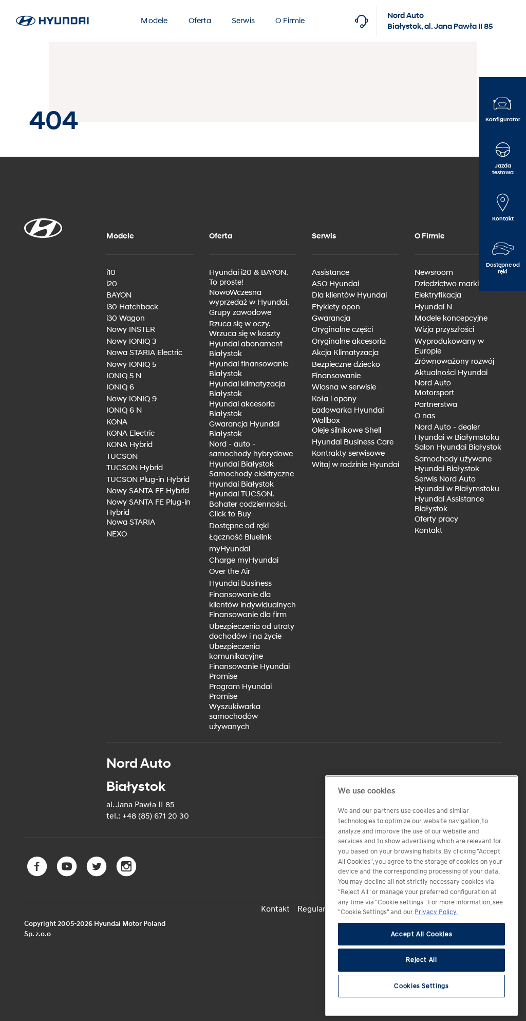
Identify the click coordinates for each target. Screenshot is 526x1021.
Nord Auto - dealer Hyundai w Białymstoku (457, 432)
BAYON (119, 295)
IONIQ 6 (120, 387)
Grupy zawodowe (240, 313)
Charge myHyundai (243, 560)
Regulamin (316, 909)
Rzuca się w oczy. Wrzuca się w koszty (244, 329)
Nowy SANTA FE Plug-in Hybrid (148, 507)
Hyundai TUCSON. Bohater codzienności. (248, 499)
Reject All (421, 960)
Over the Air (229, 572)
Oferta (200, 21)
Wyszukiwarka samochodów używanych (234, 717)
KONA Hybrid (129, 445)
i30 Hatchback (132, 307)
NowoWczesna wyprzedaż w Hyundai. (249, 298)
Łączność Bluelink (240, 537)
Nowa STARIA (130, 522)
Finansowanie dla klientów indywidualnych (252, 600)
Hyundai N (433, 307)
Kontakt (428, 530)
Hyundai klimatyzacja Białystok (247, 389)
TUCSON (122, 456)
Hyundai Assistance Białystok (449, 504)
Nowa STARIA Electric (144, 353)
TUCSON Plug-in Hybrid (148, 480)
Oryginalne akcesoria (349, 341)
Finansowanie (336, 376)
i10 (111, 272)
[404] (52, 6)
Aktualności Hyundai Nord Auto (451, 378)
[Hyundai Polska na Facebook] (39, 874)
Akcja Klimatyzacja (345, 353)
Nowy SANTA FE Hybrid (147, 491)
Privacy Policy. (436, 912)
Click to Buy (230, 514)
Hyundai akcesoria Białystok (242, 409)
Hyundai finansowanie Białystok (248, 369)
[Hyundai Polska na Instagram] (127, 874)
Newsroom (434, 272)
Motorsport (434, 393)
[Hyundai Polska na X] (98, 874)
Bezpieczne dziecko (346, 364)
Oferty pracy (436, 519)
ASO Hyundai (335, 284)
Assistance (330, 272)
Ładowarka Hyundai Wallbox (348, 415)
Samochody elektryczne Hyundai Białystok (251, 479)
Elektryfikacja (438, 295)
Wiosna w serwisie (344, 387)
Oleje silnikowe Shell (346, 430)
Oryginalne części (342, 330)
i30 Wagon (125, 318)
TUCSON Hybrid (134, 468)
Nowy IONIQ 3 (131, 341)
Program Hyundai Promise (240, 692)
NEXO (116, 534)
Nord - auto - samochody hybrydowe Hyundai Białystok (251, 454)
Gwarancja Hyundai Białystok (244, 429)
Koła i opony (334, 399)
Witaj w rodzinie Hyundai (355, 465)
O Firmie (290, 21)
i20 (111, 284)
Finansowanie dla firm (248, 615)
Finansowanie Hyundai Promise (249, 672)
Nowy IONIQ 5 (131, 364)
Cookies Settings (421, 986)
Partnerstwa (436, 405)
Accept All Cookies (422, 934)
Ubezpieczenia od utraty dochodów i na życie (251, 632)
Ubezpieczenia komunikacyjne (236, 652)
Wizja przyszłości (444, 330)
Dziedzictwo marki (447, 284)
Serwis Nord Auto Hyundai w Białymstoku (457, 484)
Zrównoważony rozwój (454, 361)
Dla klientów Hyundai (349, 295)
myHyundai (229, 549)
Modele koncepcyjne (451, 318)
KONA (116, 422)
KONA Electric (130, 433)
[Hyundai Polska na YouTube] (69, 874)
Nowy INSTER (130, 330)
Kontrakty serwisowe (348, 453)
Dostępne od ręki (239, 526)
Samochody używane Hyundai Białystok (453, 464)
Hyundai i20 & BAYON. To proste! (248, 278)
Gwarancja (331, 318)
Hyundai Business (240, 583)
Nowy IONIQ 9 (131, 399)
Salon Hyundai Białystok (458, 447)
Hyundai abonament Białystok (246, 349)
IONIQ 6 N (124, 410)
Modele (154, 21)
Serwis (243, 21)
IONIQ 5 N (123, 376)
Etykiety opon (336, 307)
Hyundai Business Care (352, 442)
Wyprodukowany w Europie (449, 347)
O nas (425, 416)
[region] (421, 895)
